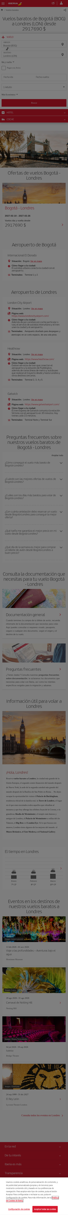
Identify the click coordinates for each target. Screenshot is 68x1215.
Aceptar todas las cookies (45, 1209)
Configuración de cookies (19, 1209)
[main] (34, 1196)
